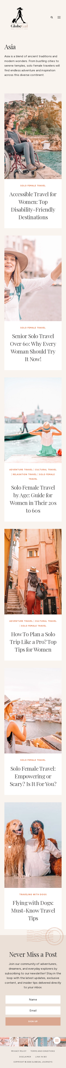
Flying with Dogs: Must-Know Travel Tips (33, 910)
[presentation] (33, 136)
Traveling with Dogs (33, 894)
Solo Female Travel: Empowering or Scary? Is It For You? (33, 776)
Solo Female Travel (33, 186)
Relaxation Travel (25, 474)
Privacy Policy (18, 1051)
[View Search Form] (52, 17)
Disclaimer (25, 1057)
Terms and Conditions (43, 1051)
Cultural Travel (46, 470)
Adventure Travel (21, 470)
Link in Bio (41, 1057)
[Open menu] (59, 17)
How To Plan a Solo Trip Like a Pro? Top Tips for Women (33, 641)
